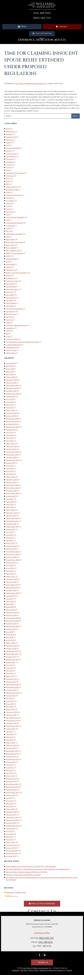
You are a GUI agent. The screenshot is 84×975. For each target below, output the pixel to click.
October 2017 (11, 657)
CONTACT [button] (63, 27)
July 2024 (9, 432)
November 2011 (12, 853)
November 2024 (12, 421)
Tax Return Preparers (14, 309)
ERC (7, 184)
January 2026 (11, 383)
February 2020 (11, 579)
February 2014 (11, 779)
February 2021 (11, 546)
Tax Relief (9, 306)
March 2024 (10, 444)
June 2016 (10, 701)
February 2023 (11, 480)
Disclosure (10, 176)
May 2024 (10, 438)
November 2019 (12, 588)
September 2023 (12, 460)
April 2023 (10, 474)
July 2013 (9, 798)
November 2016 (12, 687)
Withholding (10, 353)
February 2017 (11, 679)
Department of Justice (15, 173)
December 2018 (12, 618)
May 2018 (9, 637)
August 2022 (11, 496)
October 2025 (11, 391)
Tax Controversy (12, 289)
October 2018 (11, 624)
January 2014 (11, 781)
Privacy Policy (33, 970)
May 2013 (9, 804)
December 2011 (12, 851)
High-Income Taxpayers (15, 217)
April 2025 (10, 408)
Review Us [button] (43, 962)
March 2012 (10, 842)
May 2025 (9, 405)
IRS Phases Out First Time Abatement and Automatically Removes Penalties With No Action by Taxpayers (42, 879)
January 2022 (11, 516)
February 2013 (11, 812)
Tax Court (9, 292)
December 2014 (12, 751)
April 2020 (10, 574)
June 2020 (10, 568)
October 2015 (11, 723)
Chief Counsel (11, 154)
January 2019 (11, 615)
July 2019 (9, 599)
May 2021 (9, 538)
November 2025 (12, 388)
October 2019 (11, 590)
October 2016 (11, 690)
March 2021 (10, 543)
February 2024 (11, 446)
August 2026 (11, 363)
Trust (8, 336)
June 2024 (10, 435)
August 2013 (10, 795)
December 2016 (12, 684)
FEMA (8, 192)
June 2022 (10, 502)
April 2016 (9, 707)
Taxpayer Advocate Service (16, 325)
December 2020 (12, 552)
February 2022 (11, 513)
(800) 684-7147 (42, 18)
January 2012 (11, 848)
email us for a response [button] (43, 904)
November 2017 (12, 654)
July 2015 (9, 732)
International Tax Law (14, 223)
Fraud (8, 203)
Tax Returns (10, 311)
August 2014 (10, 762)
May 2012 (9, 837)
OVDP (8, 256)
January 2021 (11, 549)
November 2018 (12, 621)
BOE (8, 145)
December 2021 (12, 518)
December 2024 (12, 419)
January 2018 (11, 648)
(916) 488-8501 (42, 13)
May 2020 (10, 571)
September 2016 (12, 693)
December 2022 (12, 485)
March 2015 (10, 743)
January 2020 (11, 582)
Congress (9, 159)
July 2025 (9, 399)
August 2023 (11, 463)
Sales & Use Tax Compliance (17, 273)
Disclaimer (15, 970)
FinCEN (9, 198)
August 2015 (10, 729)
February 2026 (11, 380)
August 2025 (11, 396)
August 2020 (11, 563)
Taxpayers (10, 328)
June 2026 (10, 369)
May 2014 (9, 770)
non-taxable (11, 248)
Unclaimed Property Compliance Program (22, 342)
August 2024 (11, 430)
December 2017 (12, 651)
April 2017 (9, 673)
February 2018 (11, 646)
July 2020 (9, 565)
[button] (21, 26)
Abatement (10, 131)
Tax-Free (9, 320)
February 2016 (11, 712)
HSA (7, 220)
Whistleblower (11, 347)
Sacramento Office (42, 933)
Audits (8, 142)
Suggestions (10, 278)
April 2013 (9, 806)
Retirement (10, 270)
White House (11, 350)
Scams (8, 275)
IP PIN (8, 228)
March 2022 (10, 510)
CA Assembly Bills (13, 148)
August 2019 (10, 596)
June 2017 (10, 668)
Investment (10, 226)
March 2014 (10, 776)
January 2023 (11, 482)
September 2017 (12, 660)
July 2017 (9, 665)
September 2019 (12, 593)
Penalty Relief (11, 259)
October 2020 (11, 557)
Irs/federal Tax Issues (14, 234)
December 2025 (12, 385)
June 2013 (10, 801)
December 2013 (12, 784)
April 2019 (10, 607)
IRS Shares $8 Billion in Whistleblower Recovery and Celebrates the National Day (37, 869)
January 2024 (11, 449)
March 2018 (10, 643)
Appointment (11, 137)
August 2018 (10, 629)
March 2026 (10, 377)
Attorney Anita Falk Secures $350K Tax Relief (23, 875)
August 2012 (10, 828)
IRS (61, 84)
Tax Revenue (11, 314)
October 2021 (11, 524)
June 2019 (10, 601)
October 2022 (11, 491)
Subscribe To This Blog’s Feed (16, 892)
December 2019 (12, 585)
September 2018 (12, 626)
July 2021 (9, 532)
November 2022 (12, 488)
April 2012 (9, 840)
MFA (8, 237)
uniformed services (13, 345)
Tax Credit (10, 295)
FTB (7, 206)
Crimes (8, 167)
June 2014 (10, 768)
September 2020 (12, 560)
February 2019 (11, 612)
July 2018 (9, 632)
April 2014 (10, 773)
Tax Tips (9, 317)
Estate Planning (12, 187)
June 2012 (10, 834)
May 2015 (9, 737)
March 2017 (10, 676)
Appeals (9, 134)
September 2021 (12, 527)
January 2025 (11, 416)
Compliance (10, 156)
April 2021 (9, 540)
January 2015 (11, 748)
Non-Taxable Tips (13, 250)
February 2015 (11, 745)
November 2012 (12, 820)
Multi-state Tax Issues (14, 242)
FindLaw (69, 970)
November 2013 (12, 787)
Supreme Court (12, 281)
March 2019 (10, 610)
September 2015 (12, 726)
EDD (8, 181)
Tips (7, 334)
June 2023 (10, 468)
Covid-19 (9, 165)
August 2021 (10, 529)
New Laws (10, 245)
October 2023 (11, 457)
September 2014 (12, 759)
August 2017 (10, 662)
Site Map (24, 970)
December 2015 (12, 718)
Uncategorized (12, 339)
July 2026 (9, 366)
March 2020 (10, 576)
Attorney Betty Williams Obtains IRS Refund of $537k (26, 872)
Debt (8, 170)
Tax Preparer (11, 303)
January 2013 (11, 815)
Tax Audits (10, 284)
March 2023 (10, 477)
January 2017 (11, 682)
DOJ (7, 178)
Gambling (10, 212)
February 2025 (11, 413)
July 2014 (9, 765)
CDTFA (8, 151)
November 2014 (12, 754)
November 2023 (12, 455)
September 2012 (12, 826)
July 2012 (9, 831)
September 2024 (12, 427)
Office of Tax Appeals (14, 253)
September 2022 (12, 493)
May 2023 (9, 471)
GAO (8, 214)
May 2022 (9, 504)
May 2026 (9, 372)
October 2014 (11, 756)
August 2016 (10, 696)
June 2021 (10, 535)
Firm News (10, 201)
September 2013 (12, 792)
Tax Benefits (11, 286)
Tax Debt (9, 300)
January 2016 (11, 715)
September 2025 (12, 394)
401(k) (8, 129)
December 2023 (12, 452)
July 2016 (9, 698)
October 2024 (11, 424)
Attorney (9, 140)
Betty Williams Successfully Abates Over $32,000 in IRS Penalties (31, 866)
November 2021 (12, 521)
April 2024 (10, 441)
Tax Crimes (10, 298)
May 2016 (9, 704)
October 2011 (11, 856)
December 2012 (12, 817)
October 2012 (11, 823)
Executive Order (12, 190)
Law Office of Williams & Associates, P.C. (31, 84)
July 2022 (9, 499)
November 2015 (12, 720)
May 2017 (9, 671)
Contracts (9, 162)
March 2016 (10, 709)
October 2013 (11, 790)
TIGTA (8, 331)
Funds (8, 209)
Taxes (8, 322)
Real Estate (10, 264)
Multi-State (10, 239)
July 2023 (9, 466)
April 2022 (10, 507)
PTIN (8, 262)
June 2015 (10, 734)
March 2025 (10, 410)
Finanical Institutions (14, 195)
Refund (9, 267)
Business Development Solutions (52, 970)
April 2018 (10, 640)
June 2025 (10, 402)
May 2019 (9, 604)
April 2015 (9, 740)
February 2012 (11, 845)
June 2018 (10, 635)
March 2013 (10, 809)
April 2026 (10, 374)
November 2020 (12, 554)
